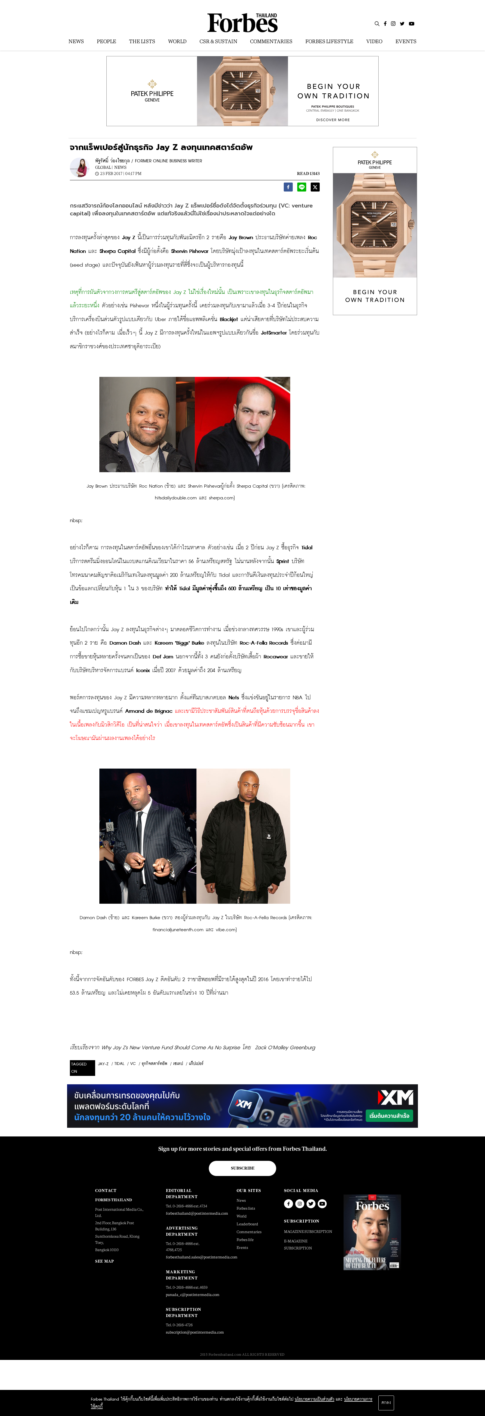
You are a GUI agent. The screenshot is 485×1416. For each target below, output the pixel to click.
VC (133, 1064)
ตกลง (386, 1403)
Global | (104, 167)
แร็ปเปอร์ (196, 1064)
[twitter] (315, 189)
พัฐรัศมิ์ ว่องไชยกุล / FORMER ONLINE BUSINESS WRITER (148, 161)
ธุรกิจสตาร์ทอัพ (154, 1064)
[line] (301, 189)
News (120, 167)
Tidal (119, 1064)
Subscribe (242, 1168)
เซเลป (178, 1064)
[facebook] (288, 189)
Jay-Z (103, 1064)
